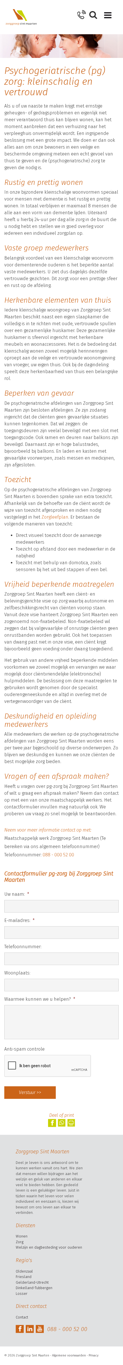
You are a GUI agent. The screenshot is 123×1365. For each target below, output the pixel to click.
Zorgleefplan (54, 517)
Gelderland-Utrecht (32, 1282)
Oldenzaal (24, 1271)
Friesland (23, 1277)
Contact (22, 1317)
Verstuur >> (30, 1092)
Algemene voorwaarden (69, 1355)
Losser (21, 1293)
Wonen (21, 1236)
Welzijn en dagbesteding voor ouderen (49, 1247)
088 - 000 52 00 (58, 855)
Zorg (19, 1242)
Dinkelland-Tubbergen (34, 1288)
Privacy (93, 1355)
